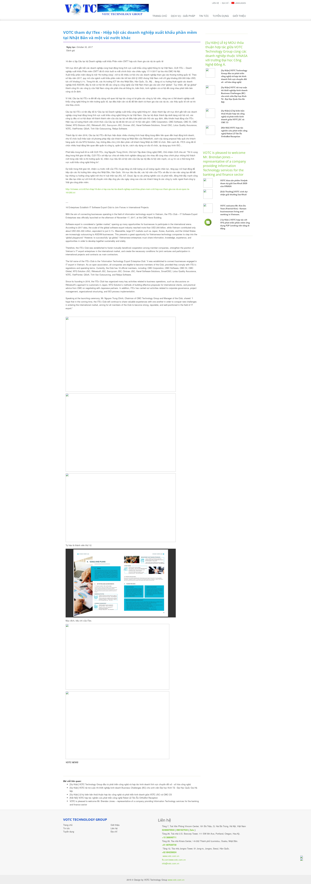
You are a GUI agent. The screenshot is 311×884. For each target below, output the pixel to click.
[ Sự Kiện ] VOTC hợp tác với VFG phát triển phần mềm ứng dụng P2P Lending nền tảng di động (235, 224)
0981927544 (182, 829)
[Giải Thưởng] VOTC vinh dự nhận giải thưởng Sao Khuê (234, 193)
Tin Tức (204, 15)
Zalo (192, 829)
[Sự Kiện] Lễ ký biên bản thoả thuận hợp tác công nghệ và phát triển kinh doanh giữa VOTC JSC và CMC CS (121, 794)
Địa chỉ (225, 3)
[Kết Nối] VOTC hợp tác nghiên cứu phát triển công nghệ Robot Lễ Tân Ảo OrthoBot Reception (114, 797)
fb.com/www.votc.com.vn (174, 859)
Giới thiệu (239, 15)
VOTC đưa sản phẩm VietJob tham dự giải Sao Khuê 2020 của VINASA (234, 183)
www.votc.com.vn (171, 855)
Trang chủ (159, 15)
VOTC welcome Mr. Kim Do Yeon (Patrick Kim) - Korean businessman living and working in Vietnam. (233, 210)
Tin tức (66, 828)
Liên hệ (215, 3)
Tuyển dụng (221, 15)
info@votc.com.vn (170, 863)
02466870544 (168, 829)
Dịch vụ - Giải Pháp (183, 15)
